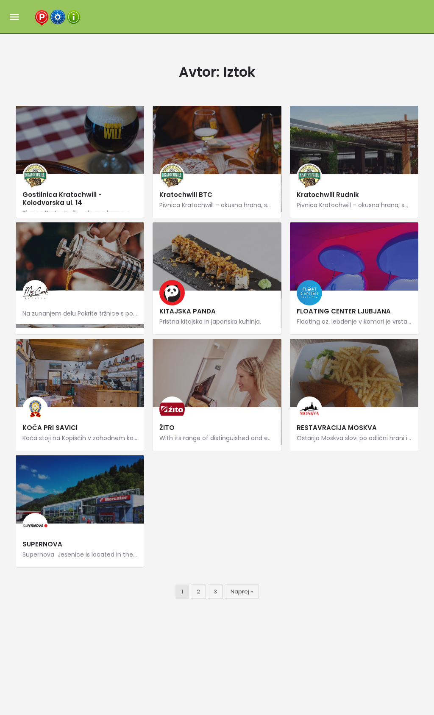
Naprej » (242, 592)
